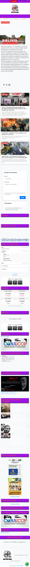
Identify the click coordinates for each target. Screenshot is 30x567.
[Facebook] (23, 1)
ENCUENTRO (23, 19)
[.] (15, 384)
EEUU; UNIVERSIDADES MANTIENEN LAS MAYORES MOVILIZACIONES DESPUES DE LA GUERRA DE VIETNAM (14, 109)
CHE (11, 19)
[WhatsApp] (18, 1)
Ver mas (13, 393)
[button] (9, 1)
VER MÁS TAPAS (15, 496)
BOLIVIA (16, 19)
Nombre (6, 176)
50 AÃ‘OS (6, 19)
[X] (21, 1)
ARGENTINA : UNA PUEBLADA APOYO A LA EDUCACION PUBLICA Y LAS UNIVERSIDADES (14, 157)
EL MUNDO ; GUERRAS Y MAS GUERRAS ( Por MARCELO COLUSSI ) (14, 133)
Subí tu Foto (5, 393)
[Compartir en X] (7, 85)
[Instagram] (25, 1)
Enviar (22, 197)
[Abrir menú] (3, 16)
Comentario (6, 182)
